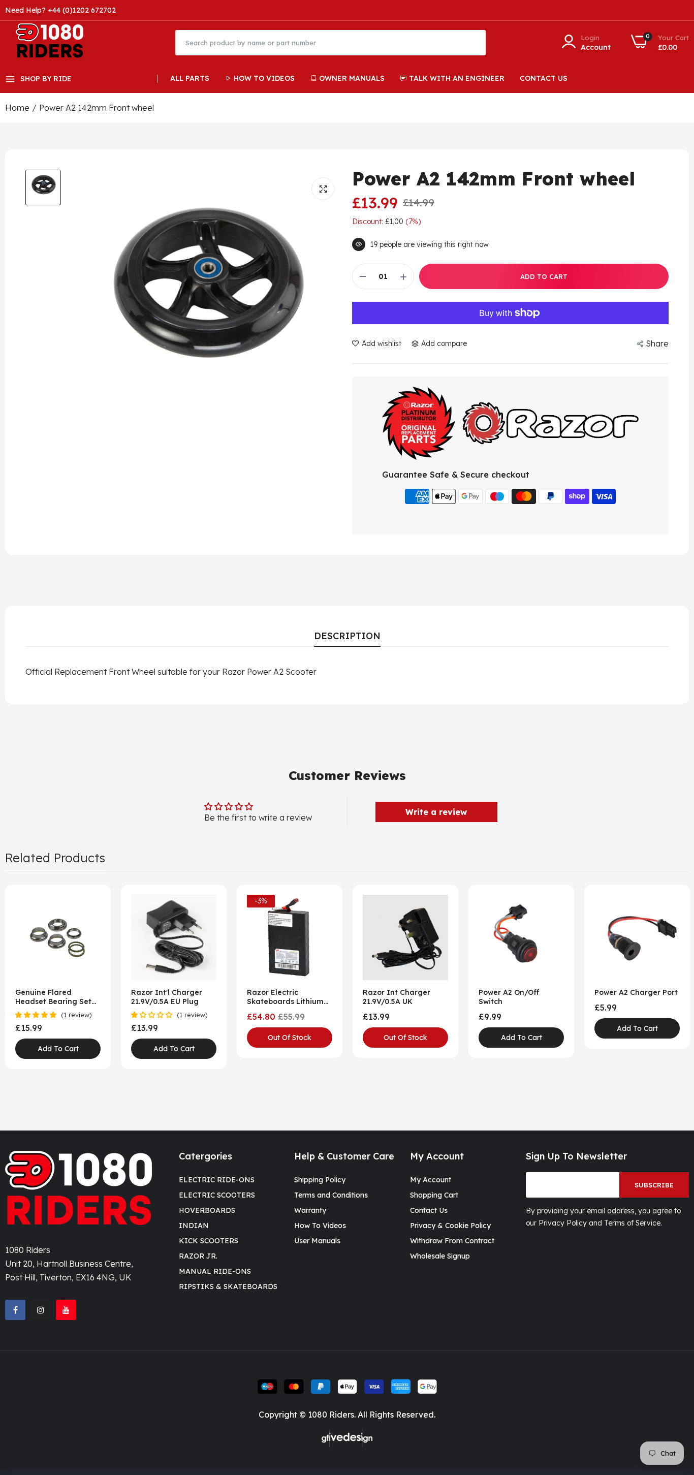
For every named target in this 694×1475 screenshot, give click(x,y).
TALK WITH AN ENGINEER (456, 78)
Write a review (436, 812)
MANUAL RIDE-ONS (215, 1271)
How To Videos (264, 78)
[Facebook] (15, 1310)
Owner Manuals (352, 78)
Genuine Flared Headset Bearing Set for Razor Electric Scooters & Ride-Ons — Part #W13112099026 (57, 997)
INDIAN (194, 1225)
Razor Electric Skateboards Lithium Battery (285, 997)
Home (17, 108)
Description (347, 636)
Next (663, 977)
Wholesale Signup (440, 1256)
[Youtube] (66, 1310)
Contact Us (543, 78)
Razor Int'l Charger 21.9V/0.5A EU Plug (166, 997)
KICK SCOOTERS (208, 1240)
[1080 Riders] (54, 42)
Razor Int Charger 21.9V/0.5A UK (396, 997)
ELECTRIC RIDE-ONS (217, 1179)
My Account (430, 1179)
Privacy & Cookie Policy (450, 1225)
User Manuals (317, 1240)
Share (657, 343)
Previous (30, 977)
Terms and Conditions (331, 1195)
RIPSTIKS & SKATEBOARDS (228, 1286)
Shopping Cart (434, 1195)
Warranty (310, 1210)
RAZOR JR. (198, 1256)
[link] (92, 904)
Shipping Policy (319, 1179)
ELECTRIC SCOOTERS (217, 1195)
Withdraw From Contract (452, 1240)
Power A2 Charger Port (636, 992)
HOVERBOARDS (207, 1210)
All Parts (189, 78)
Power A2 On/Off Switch (509, 997)
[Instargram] (40, 1310)
